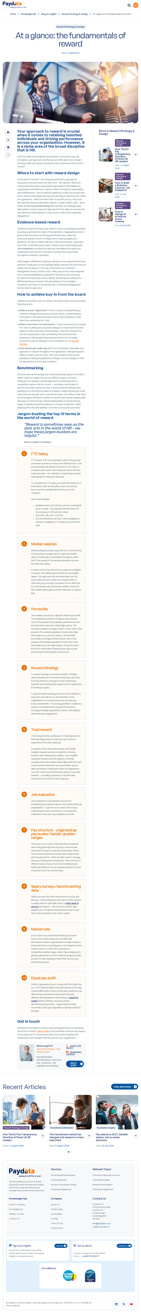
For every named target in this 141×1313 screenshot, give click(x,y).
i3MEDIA (16, 1305)
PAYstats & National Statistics (106, 1175)
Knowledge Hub (28, 14)
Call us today (43, 1031)
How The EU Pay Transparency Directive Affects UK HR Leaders (123, 155)
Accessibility (56, 1214)
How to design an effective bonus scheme (120, 216)
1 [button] (68, 1152)
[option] (24, 1121)
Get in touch (73, 1063)
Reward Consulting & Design (63, 1184)
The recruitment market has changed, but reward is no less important (66, 1137)
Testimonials (57, 1209)
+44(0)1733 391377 (73, 1047)
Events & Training (17, 1204)
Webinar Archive (16, 1214)
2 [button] (71, 1152)
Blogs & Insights (49, 14)
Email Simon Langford (73, 1053)
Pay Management (59, 1180)
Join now (59, 1246)
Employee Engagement (61, 1189)
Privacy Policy (57, 1228)
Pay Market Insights (106, 1128)
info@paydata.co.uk (102, 1223)
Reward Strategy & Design (75, 14)
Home (13, 14)
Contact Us (14, 1218)
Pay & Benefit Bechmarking (63, 1175)
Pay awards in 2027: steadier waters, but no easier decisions (112, 1137)
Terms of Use (57, 1223)
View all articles (122, 1086)
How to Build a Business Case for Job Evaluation (122, 186)
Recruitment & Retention (61, 1128)
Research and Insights (102, 1184)
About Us (55, 1204)
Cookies (54, 1218)
